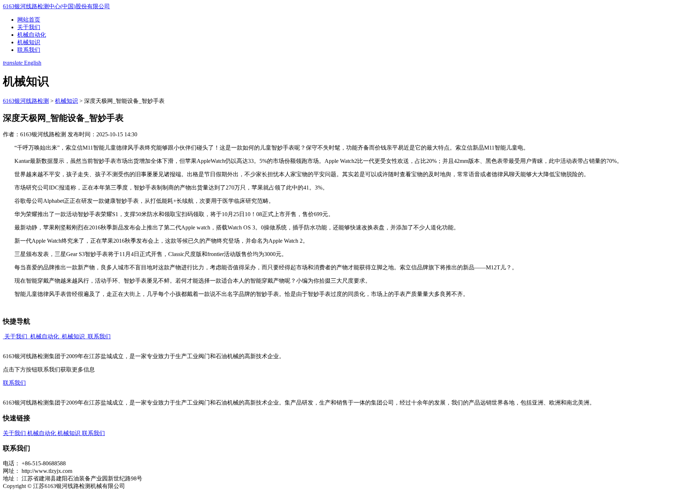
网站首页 (28, 20)
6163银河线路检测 (26, 101)
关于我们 (28, 27)
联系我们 (28, 50)
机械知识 (28, 42)
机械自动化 (31, 35)
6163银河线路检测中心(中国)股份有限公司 (56, 6)
